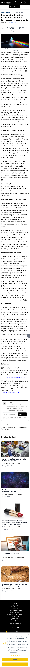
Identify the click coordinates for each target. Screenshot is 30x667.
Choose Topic (13, 7)
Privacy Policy (15, 618)
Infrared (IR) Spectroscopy (8, 425)
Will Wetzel (20, 494)
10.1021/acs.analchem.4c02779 (11, 392)
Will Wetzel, (7, 463)
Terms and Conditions (15, 622)
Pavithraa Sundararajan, (10, 494)
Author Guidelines (15, 607)
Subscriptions (15, 620)
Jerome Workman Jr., (16, 556)
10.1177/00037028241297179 (15, 377)
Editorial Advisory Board (15, 610)
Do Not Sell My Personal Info (15, 614)
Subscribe (21, 414)
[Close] (28, 634)
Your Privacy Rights (15, 624)
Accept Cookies (15, 664)
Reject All (15, 659)
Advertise (15, 605)
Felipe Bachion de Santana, (10, 557)
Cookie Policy (13, 652)
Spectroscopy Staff (15, 463)
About (15, 603)
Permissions (15, 616)
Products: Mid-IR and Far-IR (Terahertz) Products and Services (14, 428)
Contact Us (15, 609)
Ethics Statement (15, 612)
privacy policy (7, 418)
